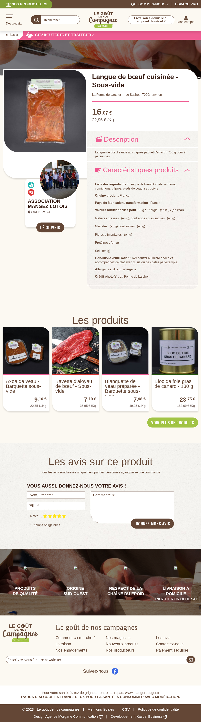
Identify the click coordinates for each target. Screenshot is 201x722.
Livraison (63, 644)
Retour (14, 34)
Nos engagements (71, 650)
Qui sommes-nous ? (150, 4)
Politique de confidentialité (158, 709)
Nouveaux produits (122, 644)
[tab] (142, 139)
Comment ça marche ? (76, 637)
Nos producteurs (29, 4)
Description (120, 139)
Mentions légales (101, 709)
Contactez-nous (170, 644)
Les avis (163, 637)
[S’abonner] (190, 659)
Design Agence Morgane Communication (66, 716)
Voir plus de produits (172, 422)
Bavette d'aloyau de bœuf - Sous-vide (73, 386)
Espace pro (186, 4)
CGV (126, 709)
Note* (34, 516)
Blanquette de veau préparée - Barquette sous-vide (122, 388)
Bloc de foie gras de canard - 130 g (173, 383)
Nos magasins (118, 637)
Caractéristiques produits (140, 170)
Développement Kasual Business (137, 716)
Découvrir (50, 227)
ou (151, 19)
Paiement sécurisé (172, 650)
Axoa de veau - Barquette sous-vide (23, 386)
